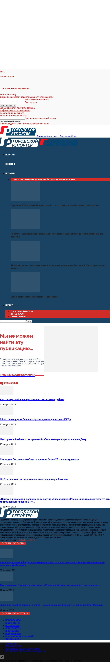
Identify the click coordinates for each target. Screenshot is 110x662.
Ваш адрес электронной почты (40, 118)
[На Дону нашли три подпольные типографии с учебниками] (6, 474)
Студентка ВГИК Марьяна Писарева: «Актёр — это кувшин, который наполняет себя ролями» (55, 205)
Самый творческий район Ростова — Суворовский (34, 297)
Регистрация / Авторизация (17, 89)
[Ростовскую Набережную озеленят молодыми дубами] (6, 394)
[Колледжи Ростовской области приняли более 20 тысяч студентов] (6, 454)
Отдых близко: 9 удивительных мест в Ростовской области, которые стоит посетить (50, 585)
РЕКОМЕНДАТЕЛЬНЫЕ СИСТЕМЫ (22, 649)
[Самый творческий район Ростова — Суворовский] (25, 291)
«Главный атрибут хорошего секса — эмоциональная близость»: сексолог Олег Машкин (51, 605)
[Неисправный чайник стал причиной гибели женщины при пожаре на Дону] (6, 434)
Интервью (32, 179)
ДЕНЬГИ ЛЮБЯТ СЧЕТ (20, 316)
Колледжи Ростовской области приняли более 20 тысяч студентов (39, 459)
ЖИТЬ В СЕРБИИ (17, 314)
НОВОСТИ (10, 154)
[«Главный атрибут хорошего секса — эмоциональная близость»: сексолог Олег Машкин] (6, 600)
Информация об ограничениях (15, 110)
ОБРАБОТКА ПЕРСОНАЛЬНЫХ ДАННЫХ (25, 651)
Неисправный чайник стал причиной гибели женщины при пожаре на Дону (43, 439)
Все (12, 179)
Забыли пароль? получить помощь (17, 108)
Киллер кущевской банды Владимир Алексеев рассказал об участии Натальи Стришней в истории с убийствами (52, 564)
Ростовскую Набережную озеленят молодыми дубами (32, 399)
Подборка (70, 179)
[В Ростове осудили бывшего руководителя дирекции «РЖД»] (6, 414)
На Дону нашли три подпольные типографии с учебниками (34, 479)
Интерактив (20, 179)
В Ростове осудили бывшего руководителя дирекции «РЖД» (35, 419)
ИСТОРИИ (10, 173)
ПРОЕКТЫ (9, 305)
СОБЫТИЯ (10, 164)
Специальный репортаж (22, 311)
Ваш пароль (31, 102)
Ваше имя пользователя (37, 99)
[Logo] (19, 146)
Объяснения (58, 179)
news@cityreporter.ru (26, 540)
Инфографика (44, 179)
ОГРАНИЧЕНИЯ (13, 646)
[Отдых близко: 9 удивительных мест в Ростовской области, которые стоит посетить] (6, 580)
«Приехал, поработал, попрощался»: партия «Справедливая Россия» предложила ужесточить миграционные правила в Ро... (55, 500)
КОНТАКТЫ (11, 643)
